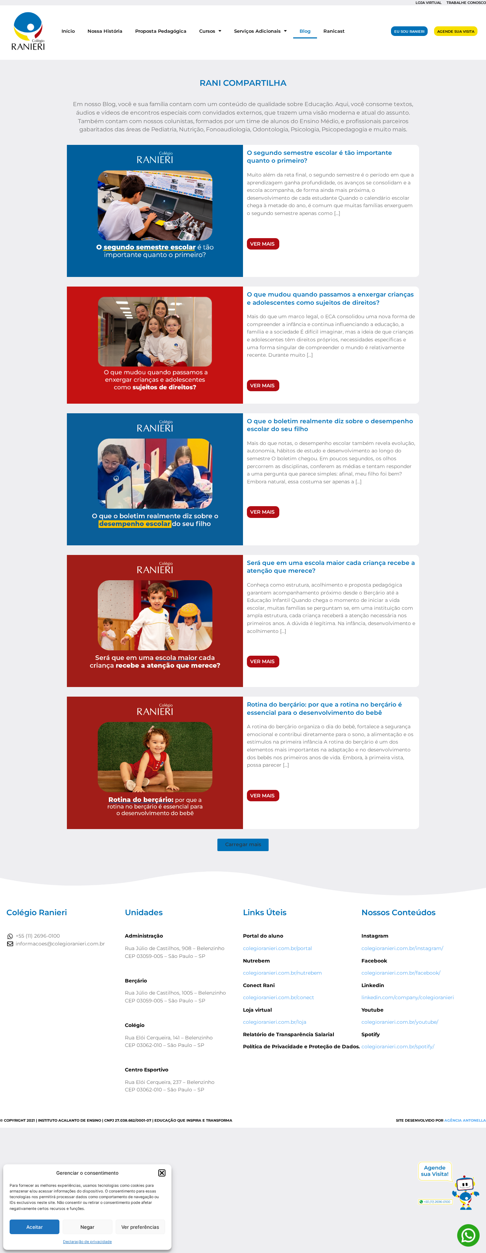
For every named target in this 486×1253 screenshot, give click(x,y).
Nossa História (105, 31)
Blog (305, 31)
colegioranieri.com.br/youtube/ (399, 1022)
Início (68, 31)
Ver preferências (140, 1227)
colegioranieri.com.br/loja (274, 1022)
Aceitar (34, 1227)
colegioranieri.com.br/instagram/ (402, 948)
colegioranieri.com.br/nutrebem (282, 973)
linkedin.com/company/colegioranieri (407, 997)
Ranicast (334, 31)
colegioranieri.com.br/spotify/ (397, 1046)
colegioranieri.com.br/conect (278, 997)
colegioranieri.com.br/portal (277, 948)
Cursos (207, 31)
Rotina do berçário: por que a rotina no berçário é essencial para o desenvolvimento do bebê (324, 708)
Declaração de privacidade (87, 1241)
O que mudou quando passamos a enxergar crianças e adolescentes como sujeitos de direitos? (330, 298)
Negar (87, 1227)
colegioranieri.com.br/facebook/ (400, 973)
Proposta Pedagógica (160, 31)
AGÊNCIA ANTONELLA (465, 1120)
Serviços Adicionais (257, 31)
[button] (162, 1173)
